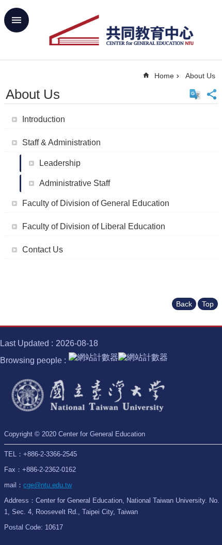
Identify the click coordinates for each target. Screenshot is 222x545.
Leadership (60, 163)
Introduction (43, 119)
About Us (200, 76)
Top (208, 304)
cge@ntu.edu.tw (47, 485)
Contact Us (42, 249)
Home (164, 76)
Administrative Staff (74, 183)
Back (184, 304)
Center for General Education (121, 30)
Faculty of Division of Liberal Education (93, 226)
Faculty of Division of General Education (95, 203)
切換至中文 (195, 94)
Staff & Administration (61, 142)
